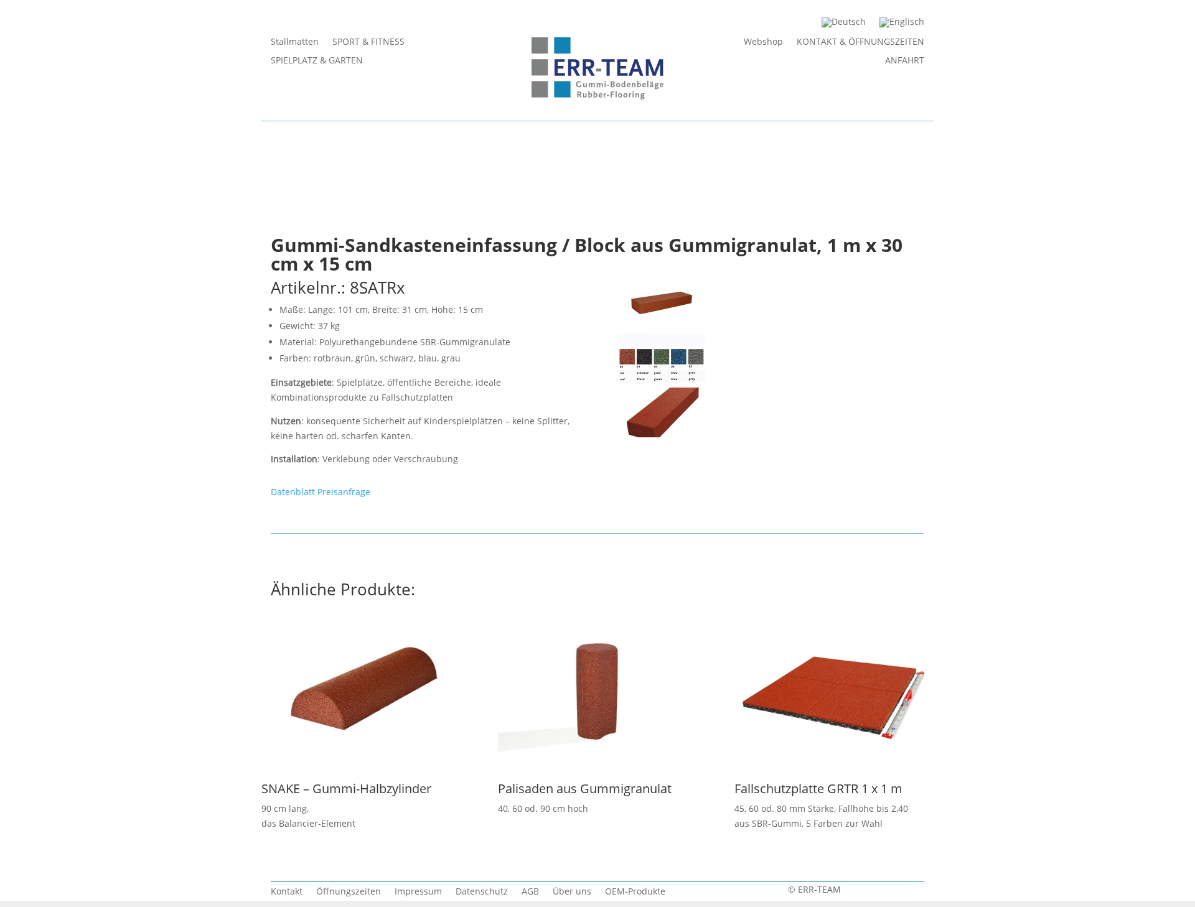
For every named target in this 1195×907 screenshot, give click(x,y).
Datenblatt (293, 492)
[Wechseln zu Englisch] (901, 24)
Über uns (572, 892)
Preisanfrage (343, 492)
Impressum (418, 892)
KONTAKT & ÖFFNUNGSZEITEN (860, 42)
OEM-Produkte (635, 892)
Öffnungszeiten (348, 892)
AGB (530, 892)
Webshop (763, 42)
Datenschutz (482, 892)
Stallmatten (295, 42)
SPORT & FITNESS (368, 42)
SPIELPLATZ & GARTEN (317, 61)
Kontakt (286, 892)
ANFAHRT (904, 61)
